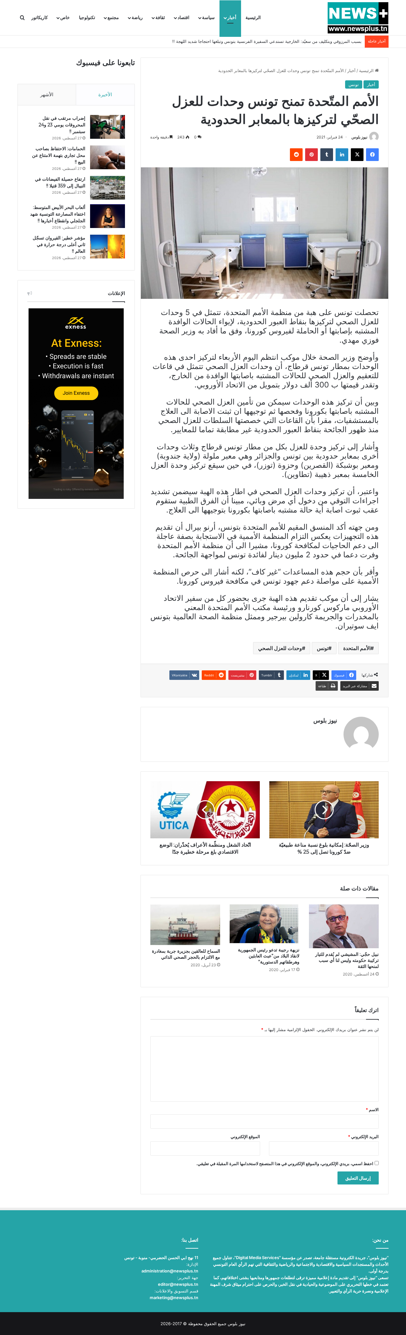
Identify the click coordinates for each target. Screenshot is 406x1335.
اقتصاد (183, 17)
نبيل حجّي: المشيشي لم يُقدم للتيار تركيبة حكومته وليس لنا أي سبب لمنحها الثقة (347, 960)
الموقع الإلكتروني (245, 1136)
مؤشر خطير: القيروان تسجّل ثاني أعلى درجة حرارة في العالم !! (59, 244)
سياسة (208, 17)
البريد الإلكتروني (363, 1136)
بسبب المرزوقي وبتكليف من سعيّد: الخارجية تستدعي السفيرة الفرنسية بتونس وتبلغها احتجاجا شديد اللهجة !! (267, 41)
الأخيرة (105, 94)
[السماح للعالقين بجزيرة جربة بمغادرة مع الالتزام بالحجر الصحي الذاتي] (185, 924)
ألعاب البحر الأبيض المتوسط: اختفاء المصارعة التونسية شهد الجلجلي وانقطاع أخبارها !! (57, 214)
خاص (65, 17)
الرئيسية (253, 17)
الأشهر (46, 94)
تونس (354, 84)
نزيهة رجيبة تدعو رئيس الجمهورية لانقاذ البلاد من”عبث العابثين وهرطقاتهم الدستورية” (268, 956)
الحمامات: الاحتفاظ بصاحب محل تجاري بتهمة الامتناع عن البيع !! (58, 155)
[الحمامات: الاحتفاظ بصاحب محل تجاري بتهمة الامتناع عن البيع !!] (107, 157)
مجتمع (113, 17)
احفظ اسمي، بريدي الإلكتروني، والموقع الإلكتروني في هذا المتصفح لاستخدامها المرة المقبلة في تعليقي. (284, 1163)
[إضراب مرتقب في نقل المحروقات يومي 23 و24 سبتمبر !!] (107, 127)
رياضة (137, 17)
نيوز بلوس (359, 137)
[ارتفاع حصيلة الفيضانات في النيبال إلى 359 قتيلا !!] (107, 188)
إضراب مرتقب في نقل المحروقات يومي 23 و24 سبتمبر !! (62, 124)
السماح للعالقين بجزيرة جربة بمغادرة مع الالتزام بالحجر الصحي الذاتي (186, 954)
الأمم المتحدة (356, 648)
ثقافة (160, 17)
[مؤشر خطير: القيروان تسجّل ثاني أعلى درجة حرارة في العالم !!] (107, 246)
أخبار (231, 17)
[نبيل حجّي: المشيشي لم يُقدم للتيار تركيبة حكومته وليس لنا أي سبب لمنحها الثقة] (344, 926)
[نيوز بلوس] (358, 18)
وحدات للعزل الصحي (280, 648)
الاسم (372, 1109)
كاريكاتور (39, 17)
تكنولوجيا (87, 17)
